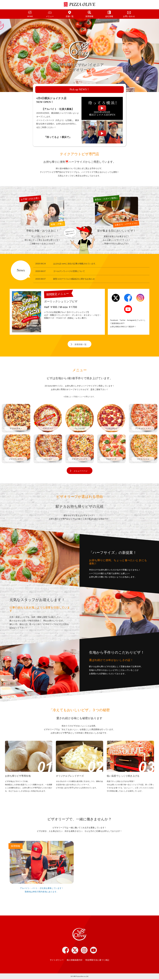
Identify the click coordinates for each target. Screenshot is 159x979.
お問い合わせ (129, 16)
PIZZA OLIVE (81, 5)
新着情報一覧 (80, 344)
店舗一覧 (70, 16)
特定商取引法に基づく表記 (97, 960)
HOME (30, 16)
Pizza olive (79, 934)
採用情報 (89, 16)
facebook (128, 299)
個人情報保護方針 (75, 960)
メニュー (50, 16)
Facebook (65, 950)
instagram (140, 299)
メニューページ (80, 471)
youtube (128, 310)
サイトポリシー (57, 960)
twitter (116, 299)
